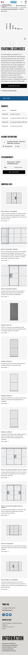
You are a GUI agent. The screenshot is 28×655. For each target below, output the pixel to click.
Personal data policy (8, 649)
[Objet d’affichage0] (12, 43)
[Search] (21, 2)
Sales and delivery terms (9, 647)
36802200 (5, 114)
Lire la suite (4, 221)
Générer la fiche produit (9, 90)
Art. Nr (4, 110)
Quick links (6, 98)
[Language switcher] (3, 2)
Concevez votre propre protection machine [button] (7, 5)
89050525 (5, 126)
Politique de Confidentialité (10, 645)
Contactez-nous (22, 5)
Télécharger (15, 172)
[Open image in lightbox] (25, 39)
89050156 (5, 118)
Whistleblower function (9, 650)
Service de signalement (9, 643)
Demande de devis (15, 86)
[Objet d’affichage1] (16, 43)
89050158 (5, 122)
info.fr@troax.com (7, 610)
